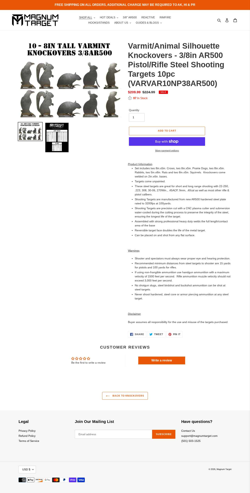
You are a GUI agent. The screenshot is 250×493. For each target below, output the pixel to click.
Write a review (161, 360)
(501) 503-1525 (191, 440)
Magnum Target (224, 469)
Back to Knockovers (128, 395)
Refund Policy (27, 435)
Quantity (134, 110)
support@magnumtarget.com (199, 435)
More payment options (167, 150)
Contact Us (188, 430)
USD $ (26, 469)
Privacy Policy (27, 430)
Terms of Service (29, 440)
